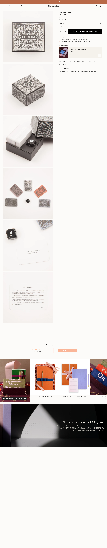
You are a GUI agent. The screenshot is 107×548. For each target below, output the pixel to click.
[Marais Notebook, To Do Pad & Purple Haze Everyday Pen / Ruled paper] (75, 377)
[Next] (103, 2)
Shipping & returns (66, 64)
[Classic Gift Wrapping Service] (63, 52)
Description (62, 23)
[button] (4, 6)
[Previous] (3, 2)
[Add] (99, 55)
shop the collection (77, 430)
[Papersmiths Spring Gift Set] (45, 377)
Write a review (67, 350)
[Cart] (103, 6)
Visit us (89, 428)
